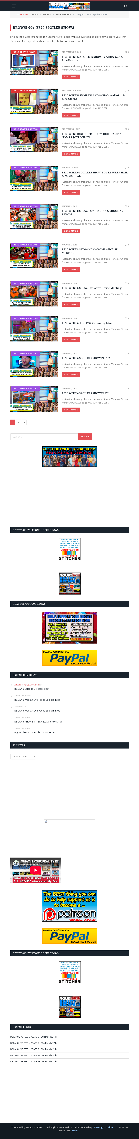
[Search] (125, 6)
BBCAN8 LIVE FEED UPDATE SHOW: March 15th (33, 1049)
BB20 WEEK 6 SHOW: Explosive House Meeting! (92, 288)
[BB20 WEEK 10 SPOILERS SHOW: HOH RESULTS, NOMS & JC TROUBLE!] (34, 139)
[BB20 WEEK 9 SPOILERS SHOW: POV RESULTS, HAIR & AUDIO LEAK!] (34, 178)
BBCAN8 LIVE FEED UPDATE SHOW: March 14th (33, 1055)
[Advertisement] (69, 497)
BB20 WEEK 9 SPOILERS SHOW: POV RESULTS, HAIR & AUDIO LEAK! (95, 174)
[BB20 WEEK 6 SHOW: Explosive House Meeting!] (34, 293)
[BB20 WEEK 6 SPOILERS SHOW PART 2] (34, 364)
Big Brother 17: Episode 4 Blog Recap (34, 732)
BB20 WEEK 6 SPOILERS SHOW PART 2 (86, 358)
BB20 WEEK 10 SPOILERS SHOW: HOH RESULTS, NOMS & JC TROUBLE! (92, 135)
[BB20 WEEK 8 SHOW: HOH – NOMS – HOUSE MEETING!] (34, 255)
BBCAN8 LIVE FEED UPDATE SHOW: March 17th (33, 1043)
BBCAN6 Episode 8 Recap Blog (31, 688)
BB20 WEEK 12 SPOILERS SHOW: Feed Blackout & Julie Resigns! (92, 58)
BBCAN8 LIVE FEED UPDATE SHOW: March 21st (33, 1036)
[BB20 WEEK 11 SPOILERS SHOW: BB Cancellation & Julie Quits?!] (34, 101)
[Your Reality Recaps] (69, 6)
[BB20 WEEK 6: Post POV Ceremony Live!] (34, 328)
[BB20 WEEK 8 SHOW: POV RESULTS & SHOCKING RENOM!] (34, 216)
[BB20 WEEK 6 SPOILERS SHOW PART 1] (34, 399)
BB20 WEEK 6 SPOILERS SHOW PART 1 (86, 393)
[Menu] (14, 6)
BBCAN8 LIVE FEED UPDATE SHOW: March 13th (33, 1061)
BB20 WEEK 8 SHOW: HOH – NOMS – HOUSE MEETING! (90, 251)
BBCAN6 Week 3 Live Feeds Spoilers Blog (37, 699)
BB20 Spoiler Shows (25, 129)
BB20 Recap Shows (24, 52)
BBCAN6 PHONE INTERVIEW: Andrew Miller (38, 721)
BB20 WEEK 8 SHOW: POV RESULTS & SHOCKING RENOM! (93, 212)
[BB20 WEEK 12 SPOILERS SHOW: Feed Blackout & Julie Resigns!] (34, 62)
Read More (71, 76)
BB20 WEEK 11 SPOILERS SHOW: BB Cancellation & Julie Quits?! (93, 97)
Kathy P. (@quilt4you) (26, 685)
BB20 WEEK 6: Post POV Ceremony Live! (87, 323)
